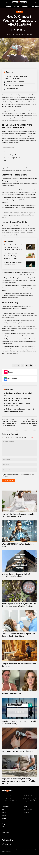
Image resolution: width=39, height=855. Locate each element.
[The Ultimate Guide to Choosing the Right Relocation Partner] (30, 255)
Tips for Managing (12, 88)
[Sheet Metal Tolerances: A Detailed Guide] (19, 738)
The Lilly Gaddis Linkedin (11, 694)
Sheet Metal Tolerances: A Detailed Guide (18, 751)
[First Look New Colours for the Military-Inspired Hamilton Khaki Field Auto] (30, 247)
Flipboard (11, 372)
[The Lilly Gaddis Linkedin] (19, 680)
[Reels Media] (19, 2)
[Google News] (6, 379)
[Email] (21, 29)
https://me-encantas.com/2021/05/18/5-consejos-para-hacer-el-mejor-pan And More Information (19, 781)
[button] (3, 2)
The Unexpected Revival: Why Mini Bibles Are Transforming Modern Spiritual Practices (19, 605)
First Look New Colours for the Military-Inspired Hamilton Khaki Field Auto (13, 247)
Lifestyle (19, 11)
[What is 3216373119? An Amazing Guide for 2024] (19, 531)
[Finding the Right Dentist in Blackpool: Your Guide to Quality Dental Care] (19, 620)
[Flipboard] (6, 372)
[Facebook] (3, 844)
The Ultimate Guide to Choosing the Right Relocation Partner (11, 256)
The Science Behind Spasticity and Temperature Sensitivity (16, 77)
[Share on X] (14, 29)
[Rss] (10, 844)
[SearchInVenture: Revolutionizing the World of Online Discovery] (19, 708)
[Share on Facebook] (11, 29)
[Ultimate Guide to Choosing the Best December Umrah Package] (19, 561)
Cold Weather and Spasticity (15, 82)
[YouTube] (6, 844)
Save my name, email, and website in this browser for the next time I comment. (19, 475)
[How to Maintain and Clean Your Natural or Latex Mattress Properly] (19, 501)
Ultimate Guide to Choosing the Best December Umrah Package (16, 575)
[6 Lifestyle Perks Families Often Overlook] (30, 264)
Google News (12, 379)
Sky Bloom (11, 34)
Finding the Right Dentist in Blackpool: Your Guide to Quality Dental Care (18, 635)
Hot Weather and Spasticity (15, 85)
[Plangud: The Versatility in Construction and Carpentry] (19, 650)
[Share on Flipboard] (18, 29)
